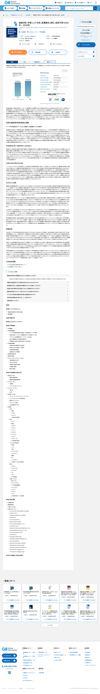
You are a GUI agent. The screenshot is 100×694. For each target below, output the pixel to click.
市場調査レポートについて (17, 15)
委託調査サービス (43, 652)
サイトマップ (4, 688)
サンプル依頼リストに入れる (13, 600)
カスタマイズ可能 (26, 44)
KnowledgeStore (27, 680)
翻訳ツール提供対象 (57, 44)
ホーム (7, 15)
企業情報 (86, 648)
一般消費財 (28, 15)
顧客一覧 (87, 657)
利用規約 (21, 688)
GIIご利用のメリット (27, 665)
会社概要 (87, 652)
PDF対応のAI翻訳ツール (60, 655)
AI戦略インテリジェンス (28, 672)
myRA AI (25, 678)
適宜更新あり (41, 44)
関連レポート (50, 62)
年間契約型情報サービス (29, 660)
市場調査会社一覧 (27, 662)
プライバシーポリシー (13, 688)
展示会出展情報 (74, 652)
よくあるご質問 (57, 660)
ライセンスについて (85, 40)
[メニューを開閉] (95, 2)
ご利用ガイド (56, 648)
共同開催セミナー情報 (75, 655)
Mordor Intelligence (30, 36)
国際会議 (41, 672)
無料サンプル (57, 652)
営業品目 (87, 655)
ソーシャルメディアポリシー (30, 688)
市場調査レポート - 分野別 (29, 653)
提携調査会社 (88, 660)
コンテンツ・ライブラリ (90, 665)
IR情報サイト (88, 662)
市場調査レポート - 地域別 (29, 657)
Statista (25, 675)
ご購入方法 (57, 657)
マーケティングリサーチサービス (44, 655)
